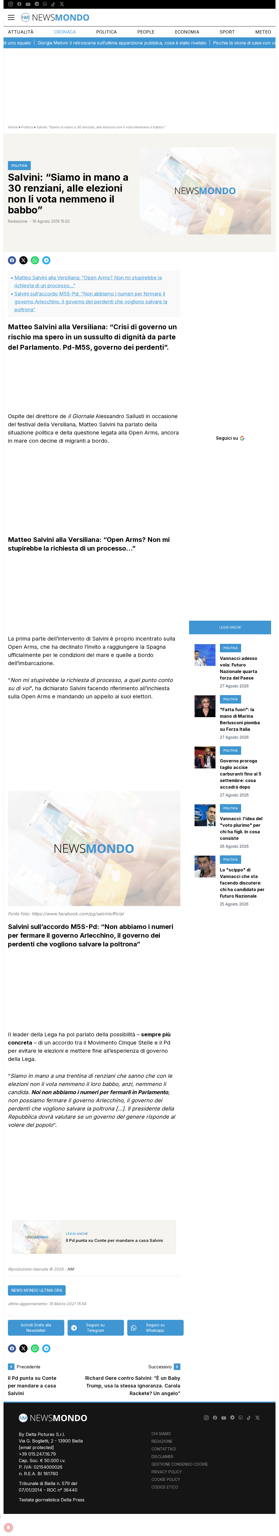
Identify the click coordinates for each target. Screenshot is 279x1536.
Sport (227, 32)
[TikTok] (53, 4)
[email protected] (36, 1447)
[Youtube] (28, 4)
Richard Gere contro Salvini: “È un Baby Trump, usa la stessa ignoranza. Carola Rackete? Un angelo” (132, 1385)
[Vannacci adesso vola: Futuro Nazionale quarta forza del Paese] (205, 666)
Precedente (28, 1366)
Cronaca (65, 32)
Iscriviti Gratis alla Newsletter (36, 1328)
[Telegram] (37, 4)
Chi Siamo (161, 1433)
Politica (106, 32)
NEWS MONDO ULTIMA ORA (36, 1290)
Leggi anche (230, 627)
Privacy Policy (166, 1471)
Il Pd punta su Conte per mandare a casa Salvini (32, 1385)
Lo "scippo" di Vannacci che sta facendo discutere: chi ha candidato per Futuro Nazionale (242, 883)
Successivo (160, 1366)
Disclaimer (162, 1456)
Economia (187, 32)
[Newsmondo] (55, 17)
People (145, 32)
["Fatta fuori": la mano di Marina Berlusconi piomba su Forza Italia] (205, 717)
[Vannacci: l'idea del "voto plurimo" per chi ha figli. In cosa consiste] (205, 826)
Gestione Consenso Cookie (179, 1464)
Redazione (18, 221)
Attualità (21, 32)
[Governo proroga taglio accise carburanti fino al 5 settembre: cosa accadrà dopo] (205, 772)
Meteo (263, 32)
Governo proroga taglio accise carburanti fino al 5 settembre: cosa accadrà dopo (240, 774)
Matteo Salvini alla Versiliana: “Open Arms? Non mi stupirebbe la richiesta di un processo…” (88, 281)
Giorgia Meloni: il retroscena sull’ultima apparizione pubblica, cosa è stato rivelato (101, 43)
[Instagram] (10, 4)
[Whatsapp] (45, 4)
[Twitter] (62, 4)
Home (13, 127)
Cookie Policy (165, 1479)
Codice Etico (164, 1487)
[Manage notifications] (8, 1527)
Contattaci (163, 1449)
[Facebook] (19, 4)
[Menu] (14, 17)
